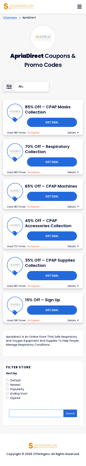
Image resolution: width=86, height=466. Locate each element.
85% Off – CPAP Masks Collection (48, 109)
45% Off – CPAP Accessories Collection (48, 223)
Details (72, 132)
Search (70, 413)
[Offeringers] (18, 6)
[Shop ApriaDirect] (43, 37)
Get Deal (52, 122)
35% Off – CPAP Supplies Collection (50, 262)
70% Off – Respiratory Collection (47, 149)
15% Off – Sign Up (42, 300)
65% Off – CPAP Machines (51, 186)
